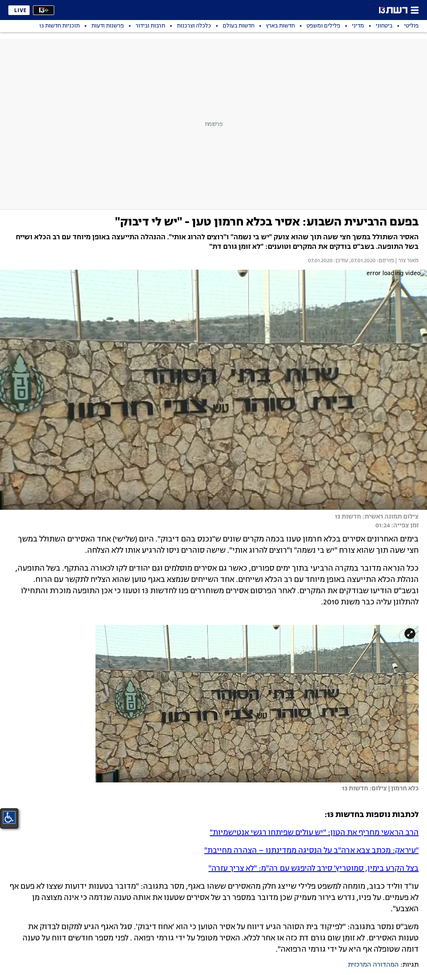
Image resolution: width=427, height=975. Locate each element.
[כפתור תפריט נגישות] (9, 817)
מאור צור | (406, 261)
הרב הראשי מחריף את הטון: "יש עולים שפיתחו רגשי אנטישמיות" (314, 833)
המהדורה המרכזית (373, 965)
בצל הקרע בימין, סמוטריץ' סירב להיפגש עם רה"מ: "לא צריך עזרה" (313, 869)
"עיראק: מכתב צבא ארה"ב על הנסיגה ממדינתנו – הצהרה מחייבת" (311, 851)
